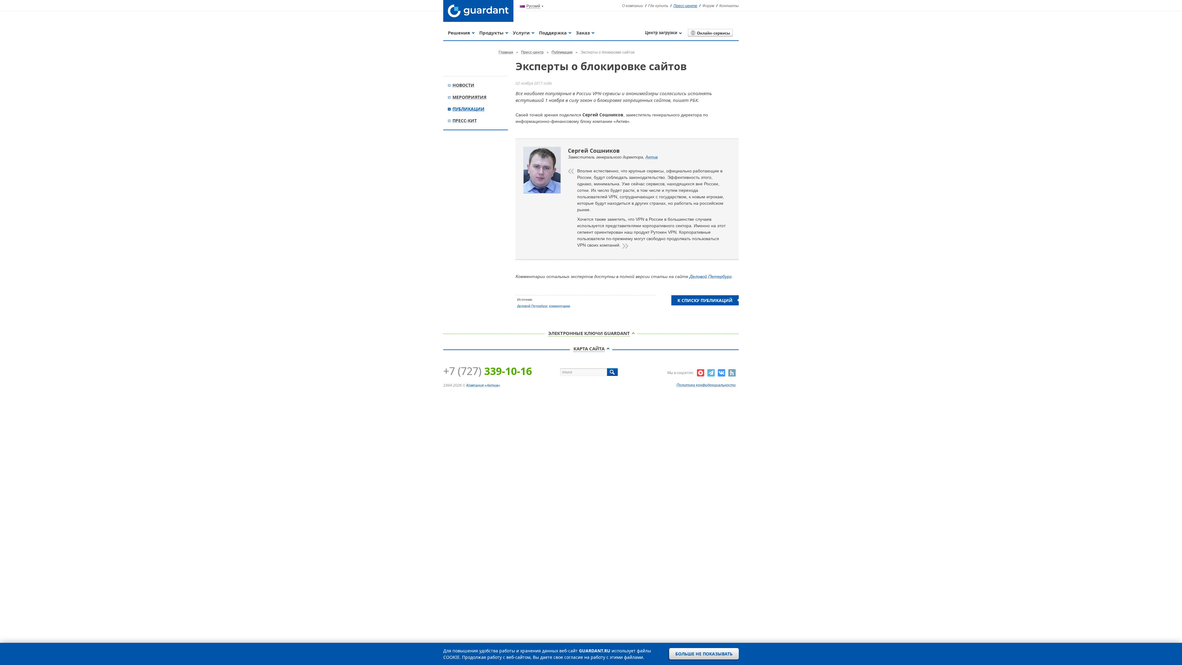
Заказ (583, 33)
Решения (459, 33)
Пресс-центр (685, 6)
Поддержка (553, 33)
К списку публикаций (705, 300)
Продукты (491, 33)
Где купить (658, 6)
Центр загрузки (661, 32)
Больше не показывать (704, 654)
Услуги (521, 33)
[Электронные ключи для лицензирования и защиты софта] (478, 11)
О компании (632, 6)
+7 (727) (487, 371)
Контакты (729, 6)
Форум (708, 6)
